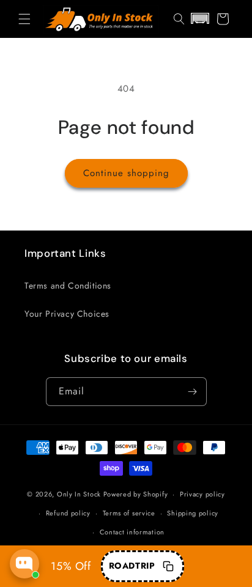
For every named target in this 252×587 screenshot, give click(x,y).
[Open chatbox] (24, 563)
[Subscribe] (192, 391)
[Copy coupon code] (168, 566)
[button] (24, 19)
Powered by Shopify (135, 494)
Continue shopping (126, 173)
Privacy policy (202, 494)
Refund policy (68, 513)
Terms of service (129, 513)
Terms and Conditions (67, 285)
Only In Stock (79, 494)
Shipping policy (192, 513)
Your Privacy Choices (66, 314)
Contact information (132, 532)
